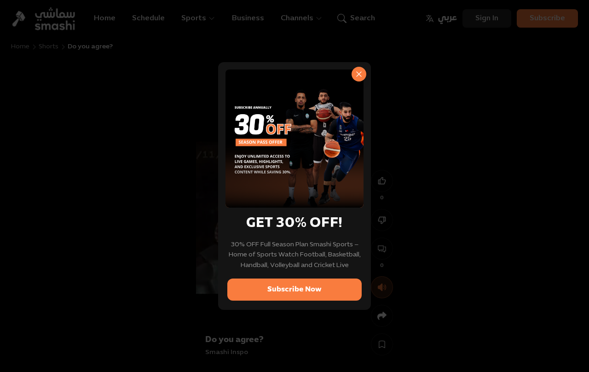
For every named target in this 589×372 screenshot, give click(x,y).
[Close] (359, 74)
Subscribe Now (294, 289)
